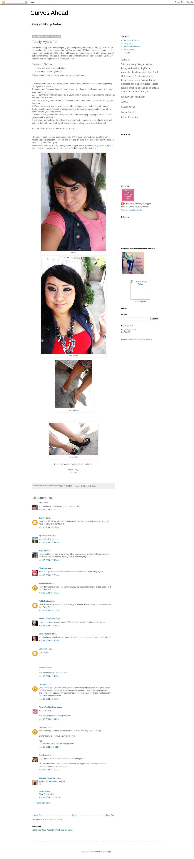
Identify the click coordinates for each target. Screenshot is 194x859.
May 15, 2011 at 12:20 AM (49, 510)
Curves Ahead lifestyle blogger (137, 204)
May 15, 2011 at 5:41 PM (49, 719)
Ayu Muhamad (45, 536)
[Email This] (82, 485)
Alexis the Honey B (47, 619)
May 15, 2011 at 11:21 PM (49, 747)
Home (74, 815)
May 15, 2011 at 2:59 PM (49, 699)
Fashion (127, 53)
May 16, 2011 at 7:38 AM (49, 770)
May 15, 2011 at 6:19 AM (49, 542)
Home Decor (129, 50)
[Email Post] (77, 486)
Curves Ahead (49, 12)
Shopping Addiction (132, 40)
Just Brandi (44, 755)
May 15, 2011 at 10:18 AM (49, 626)
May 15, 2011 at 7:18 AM (49, 560)
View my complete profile (131, 210)
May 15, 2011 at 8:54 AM (49, 593)
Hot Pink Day (44, 792)
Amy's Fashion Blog (47, 707)
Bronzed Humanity (47, 778)
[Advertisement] (73, 809)
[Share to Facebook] (91, 485)
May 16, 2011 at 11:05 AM (49, 798)
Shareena (43, 568)
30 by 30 (127, 44)
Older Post (109, 815)
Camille (42, 518)
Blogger (108, 852)
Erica (41, 503)
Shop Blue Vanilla (46, 794)
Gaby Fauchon (45, 634)
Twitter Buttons (140, 301)
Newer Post (37, 815)
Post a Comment (43, 803)
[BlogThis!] (85, 485)
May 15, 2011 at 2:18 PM (49, 676)
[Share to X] (88, 485)
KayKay (42, 551)
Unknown (43, 649)
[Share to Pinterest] (93, 485)
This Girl (127, 332)
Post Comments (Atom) (52, 819)
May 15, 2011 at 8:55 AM (49, 610)
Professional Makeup (132, 47)
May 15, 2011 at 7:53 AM (49, 575)
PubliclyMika (44, 583)
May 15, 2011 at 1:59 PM (49, 641)
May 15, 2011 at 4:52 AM (49, 527)
